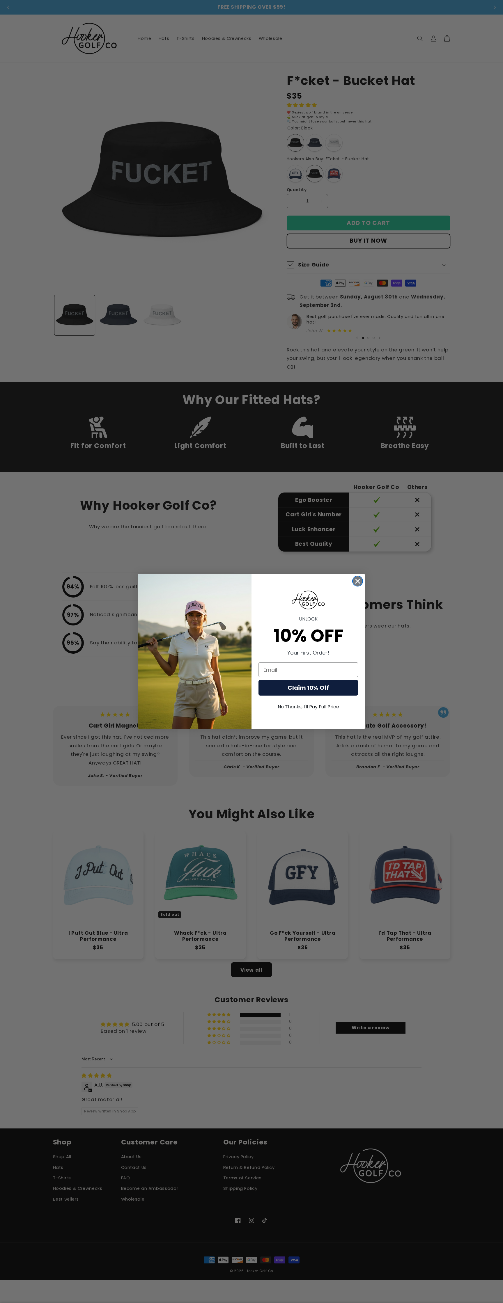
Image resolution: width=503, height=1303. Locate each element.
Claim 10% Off (308, 688)
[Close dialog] (358, 581)
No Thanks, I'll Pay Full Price (308, 706)
